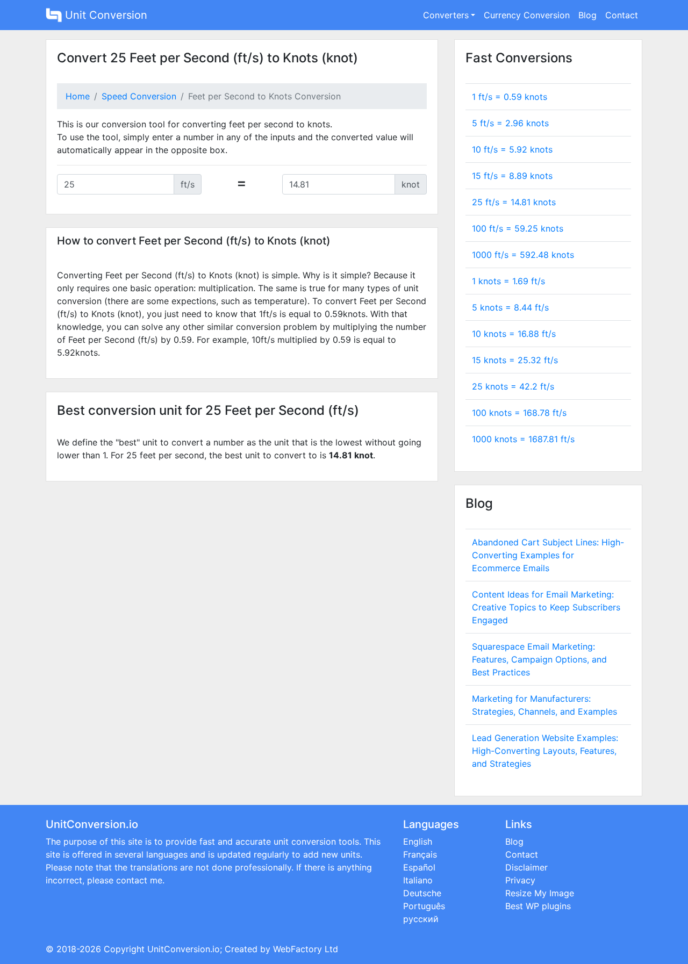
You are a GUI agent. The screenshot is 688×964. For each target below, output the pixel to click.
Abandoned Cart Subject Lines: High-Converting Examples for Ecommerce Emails (548, 555)
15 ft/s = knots (512, 175)
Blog (587, 15)
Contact (621, 15)
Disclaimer (526, 867)
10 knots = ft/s (514, 333)
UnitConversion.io (183, 949)
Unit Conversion (104, 15)
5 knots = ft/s (510, 307)
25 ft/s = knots (514, 202)
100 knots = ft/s (519, 412)
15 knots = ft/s (515, 360)
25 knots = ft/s (513, 386)
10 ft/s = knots (512, 149)
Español (419, 867)
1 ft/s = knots (509, 96)
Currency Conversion (527, 15)
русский (421, 918)
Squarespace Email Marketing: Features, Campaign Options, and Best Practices (539, 659)
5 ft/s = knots (510, 123)
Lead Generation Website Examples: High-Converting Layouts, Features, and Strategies (545, 750)
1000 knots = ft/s (523, 439)
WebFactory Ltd (305, 949)
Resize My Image (539, 893)
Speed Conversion (139, 96)
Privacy (520, 880)
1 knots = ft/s (508, 281)
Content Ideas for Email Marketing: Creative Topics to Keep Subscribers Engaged (546, 607)
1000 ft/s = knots (523, 254)
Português (424, 906)
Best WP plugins (538, 906)
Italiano (418, 880)
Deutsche (422, 893)
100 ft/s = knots (517, 228)
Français (420, 854)
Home (78, 96)
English (417, 841)
